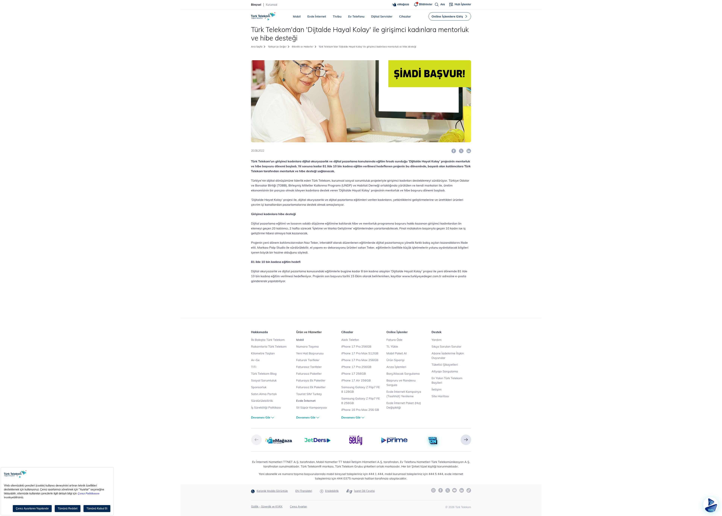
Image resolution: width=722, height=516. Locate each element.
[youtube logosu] (454, 490)
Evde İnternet (316, 16)
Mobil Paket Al (396, 353)
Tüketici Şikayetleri (445, 364)
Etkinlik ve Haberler (302, 46)
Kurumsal (271, 4)
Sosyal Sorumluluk (264, 380)
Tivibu (337, 16)
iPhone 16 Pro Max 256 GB (360, 410)
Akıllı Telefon (350, 340)
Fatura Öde (394, 340)
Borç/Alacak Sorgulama (403, 373)
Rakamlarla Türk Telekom (269, 346)
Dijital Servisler (381, 16)
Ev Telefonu (356, 16)
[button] (256, 440)
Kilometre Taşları (263, 353)
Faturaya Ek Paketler (310, 380)
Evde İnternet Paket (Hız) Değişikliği (403, 405)
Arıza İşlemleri (396, 367)
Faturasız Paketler (309, 373)
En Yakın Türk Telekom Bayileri (447, 380)
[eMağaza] (278, 440)
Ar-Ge (255, 360)
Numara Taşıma (307, 346)
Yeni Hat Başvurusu (310, 353)
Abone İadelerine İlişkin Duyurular (448, 355)
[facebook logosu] (440, 490)
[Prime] (394, 440)
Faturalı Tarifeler (307, 360)
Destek (436, 332)
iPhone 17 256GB (353, 373)
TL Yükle (392, 346)
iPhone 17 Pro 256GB (356, 346)
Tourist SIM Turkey (309, 394)
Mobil (297, 16)
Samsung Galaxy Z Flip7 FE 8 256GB (360, 401)
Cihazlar (405, 16)
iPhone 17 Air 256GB (356, 380)
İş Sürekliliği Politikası (266, 407)
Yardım (436, 340)
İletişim (436, 389)
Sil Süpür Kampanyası (311, 407)
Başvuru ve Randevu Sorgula (401, 382)
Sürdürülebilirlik (262, 401)
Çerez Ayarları (298, 506)
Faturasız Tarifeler (309, 367)
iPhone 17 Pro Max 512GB (359, 353)
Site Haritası (440, 396)
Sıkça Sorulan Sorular (446, 346)
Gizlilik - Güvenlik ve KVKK (266, 506)
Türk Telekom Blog (264, 373)
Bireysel (256, 4)
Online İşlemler (397, 332)
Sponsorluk (258, 387)
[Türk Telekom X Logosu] (447, 490)
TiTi (253, 367)
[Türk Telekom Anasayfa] (263, 16)
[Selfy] (356, 440)
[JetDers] (317, 440)
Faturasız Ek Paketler (311, 387)
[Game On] (433, 441)
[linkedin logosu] (461, 490)
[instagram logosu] (433, 490)
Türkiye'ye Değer (277, 46)
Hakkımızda (259, 332)
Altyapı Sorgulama (445, 371)
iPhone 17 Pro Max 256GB (359, 360)
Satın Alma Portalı (264, 394)
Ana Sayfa (256, 46)
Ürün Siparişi (395, 360)
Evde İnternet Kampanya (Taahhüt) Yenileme (403, 394)
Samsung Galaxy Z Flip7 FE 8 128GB (360, 389)
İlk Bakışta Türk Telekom (268, 340)
